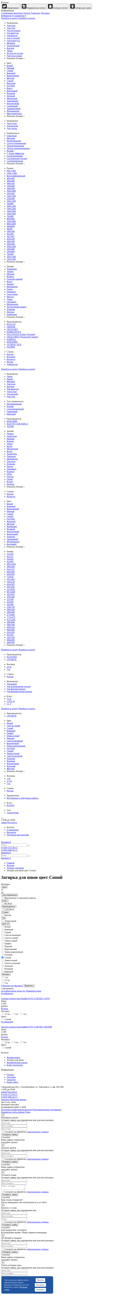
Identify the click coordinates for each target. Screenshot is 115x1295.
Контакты (18, 13)
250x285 (11, 193)
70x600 (10, 216)
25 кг (9, 667)
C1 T (9, 704)
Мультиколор (13, 111)
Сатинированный (15, 409)
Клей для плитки (60, 8)
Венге (9, 88)
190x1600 (11, 214)
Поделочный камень (16, 307)
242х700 (11, 637)
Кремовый (12, 526)
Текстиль (11, 461)
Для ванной (12, 126)
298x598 (11, 188)
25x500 (10, 599)
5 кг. (16, 1014)
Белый (10, 65)
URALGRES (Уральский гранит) (22, 337)
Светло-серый (13, 726)
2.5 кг (9, 781)
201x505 (11, 587)
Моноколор (12, 286)
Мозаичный (12, 304)
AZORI (10, 426)
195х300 (11, 597)
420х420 (11, 627)
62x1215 (11, 569)
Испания (11, 357)
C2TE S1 (11, 701)
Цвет (5, 924)
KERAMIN (12, 342)
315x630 (11, 589)
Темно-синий (13, 753)
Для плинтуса (13, 40)
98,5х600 (11, 592)
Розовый (11, 93)
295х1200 (11, 256)
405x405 (11, 178)
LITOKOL (12, 659)
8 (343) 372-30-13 (9, 847)
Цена (4, 887)
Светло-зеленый (14, 756)
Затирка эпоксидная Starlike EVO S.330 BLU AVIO (25, 998)
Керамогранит (13, 8)
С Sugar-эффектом (15, 153)
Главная (10, 863)
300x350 (11, 183)
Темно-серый (13, 736)
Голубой (11, 86)
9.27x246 (11, 619)
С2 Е (9, 699)
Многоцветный (14, 113)
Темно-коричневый (16, 746)
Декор (9, 51)
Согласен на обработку (26, 1132)
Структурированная (16, 143)
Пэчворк (11, 309)
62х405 (10, 561)
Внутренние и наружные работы (22, 798)
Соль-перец (12, 294)
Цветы (10, 466)
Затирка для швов (83, 8)
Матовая (11, 138)
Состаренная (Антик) (17, 158)
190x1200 (11, 208)
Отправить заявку (9, 1135)
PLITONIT (12, 657)
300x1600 (11, 191)
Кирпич (10, 471)
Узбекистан (12, 364)
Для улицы (12, 128)
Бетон (9, 281)
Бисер (9, 446)
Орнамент (11, 302)
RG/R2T (11, 805)
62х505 (10, 635)
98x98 (9, 229)
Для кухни (12, 123)
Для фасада (12, 35)
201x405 (11, 579)
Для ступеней (13, 38)
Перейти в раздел (9, 18)
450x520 (11, 239)
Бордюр (10, 48)
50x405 (10, 559)
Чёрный (10, 68)
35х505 (10, 554)
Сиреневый (12, 106)
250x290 (11, 198)
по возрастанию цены (12, 991)
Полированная (14, 141)
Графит (10, 733)
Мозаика (11, 43)
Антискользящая (15, 156)
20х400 (10, 604)
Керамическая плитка (35, 8)
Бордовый (11, 544)
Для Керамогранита (16, 689)
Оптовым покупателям (18, 835)
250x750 (11, 607)
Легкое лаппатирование (18, 148)
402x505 (11, 584)
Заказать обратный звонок (13, 1099)
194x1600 (11, 221)
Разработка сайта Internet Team (15, 1112)
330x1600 (11, 211)
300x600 (11, 249)
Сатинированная (15, 161)
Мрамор (10, 274)
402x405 (11, 571)
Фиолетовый (13, 103)
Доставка (45, 13)
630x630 (11, 574)
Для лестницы (13, 30)
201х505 (11, 632)
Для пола (11, 25)
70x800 (10, 203)
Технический (13, 45)
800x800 (11, 219)
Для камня (12, 684)
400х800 (11, 226)
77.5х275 (11, 617)
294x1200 (11, 246)
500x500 (11, 231)
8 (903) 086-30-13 (9, 850)
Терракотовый (13, 108)
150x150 (11, 582)
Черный (10, 511)
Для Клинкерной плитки (19, 686)
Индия (10, 362)
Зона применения (9, 895)
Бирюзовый (12, 534)
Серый (10, 70)
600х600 (11, 630)
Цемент (10, 284)
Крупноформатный (16, 176)
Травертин (12, 269)
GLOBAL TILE (14, 344)
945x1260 (11, 564)
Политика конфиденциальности (16, 1109)
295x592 (11, 594)
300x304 (11, 566)
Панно (10, 379)
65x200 (10, 234)
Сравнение (20, 15)
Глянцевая (12, 136)
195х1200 (11, 259)
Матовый (11, 414)
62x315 (10, 556)
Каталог (10, 865)
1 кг (9, 778)
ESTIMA (11, 347)
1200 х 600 (12, 173)
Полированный (14, 404)
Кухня (10, 481)
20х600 (10, 602)
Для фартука (13, 33)
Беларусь (11, 359)
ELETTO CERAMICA (17, 424)
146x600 (11, 186)
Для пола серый (14, 56)
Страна (5, 912)
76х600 (10, 254)
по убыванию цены (32, 991)
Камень (10, 276)
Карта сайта (12, 1082)
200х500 (11, 642)
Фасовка (5, 974)
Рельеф (10, 151)
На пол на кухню (15, 53)
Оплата (26, 13)
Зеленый (11, 96)
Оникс (10, 289)
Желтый (10, 78)
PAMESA (11, 339)
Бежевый (11, 73)
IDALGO (11, 324)
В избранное (7, 993)
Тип (3, 918)
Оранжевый (12, 101)
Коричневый (13, 75)
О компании (7, 13)
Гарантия (11, 1079)
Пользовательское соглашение (46, 1109)
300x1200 (11, 206)
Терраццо (11, 292)
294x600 (11, 251)
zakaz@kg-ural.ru (9, 822)
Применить (29, 986)
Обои (9, 474)
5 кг (9, 669)
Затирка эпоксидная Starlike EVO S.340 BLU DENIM (26, 1027)
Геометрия (12, 314)
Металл (10, 297)
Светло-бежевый (15, 741)
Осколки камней (15, 279)
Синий (10, 81)
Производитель (8, 906)
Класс (4, 901)
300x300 (11, 241)
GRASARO (12, 329)
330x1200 (11, 201)
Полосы (10, 312)
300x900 (11, 622)
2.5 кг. (7, 1014)
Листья (10, 476)
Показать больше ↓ (16, 58)
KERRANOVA (14, 332)
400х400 (11, 640)
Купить (4, 1008)
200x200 (11, 244)
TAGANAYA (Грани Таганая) (21, 334)
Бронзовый (12, 91)
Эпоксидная (12, 812)
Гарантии (35, 13)
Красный (11, 83)
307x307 (11, 236)
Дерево (10, 271)
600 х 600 (11, 171)
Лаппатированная (15, 146)
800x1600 (11, 224)
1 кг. (24, 1014)
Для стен (11, 28)
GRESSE (11, 327)
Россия (10, 354)
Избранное (7, 15)
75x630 (10, 577)
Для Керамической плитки (19, 691)
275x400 (11, 614)
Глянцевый (12, 411)
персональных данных (38, 1132)
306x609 (11, 181)
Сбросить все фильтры (12, 985)
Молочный (12, 98)
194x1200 (11, 196)
